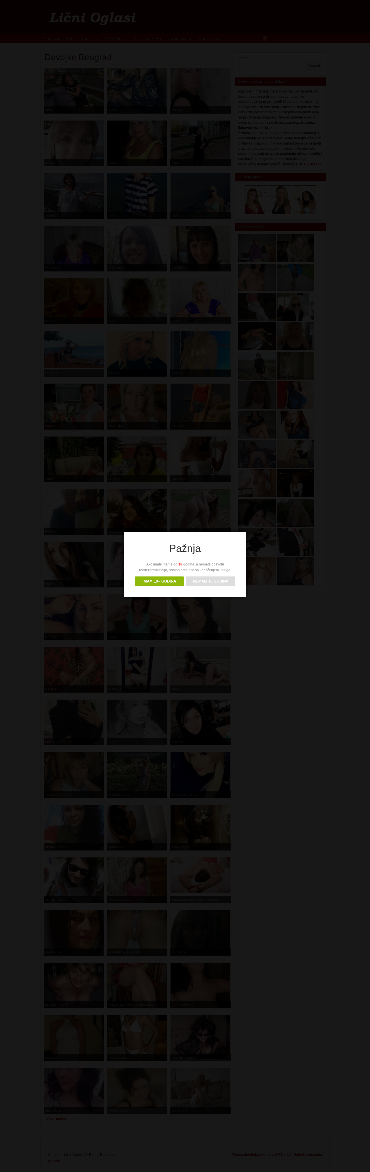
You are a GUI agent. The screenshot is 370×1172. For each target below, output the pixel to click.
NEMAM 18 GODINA (210, 581)
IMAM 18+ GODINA (159, 581)
